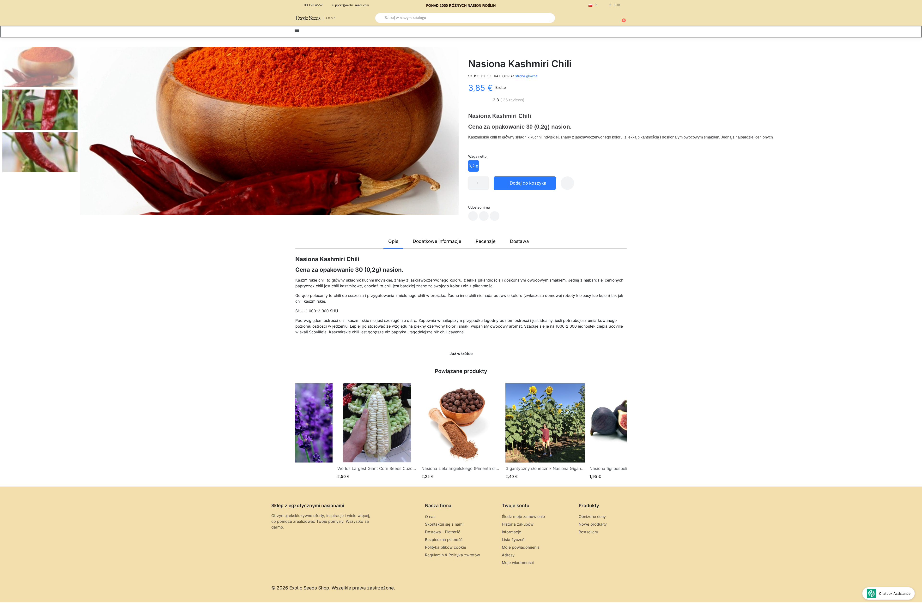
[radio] (473, 166)
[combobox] (465, 18)
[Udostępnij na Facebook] (473, 216)
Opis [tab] (393, 241)
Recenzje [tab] (486, 241)
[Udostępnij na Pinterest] (494, 216)
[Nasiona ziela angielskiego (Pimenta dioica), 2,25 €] (461, 431)
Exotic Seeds (307, 18)
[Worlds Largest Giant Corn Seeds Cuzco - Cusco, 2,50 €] (377, 431)
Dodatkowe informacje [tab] (437, 241)
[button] (622, 18)
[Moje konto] (605, 18)
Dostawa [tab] (519, 241)
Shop (331, 18)
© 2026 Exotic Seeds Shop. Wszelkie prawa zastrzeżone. (333, 588)
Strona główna (526, 76)
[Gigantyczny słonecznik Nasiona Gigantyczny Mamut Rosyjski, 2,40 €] (545, 431)
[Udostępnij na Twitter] (484, 216)
